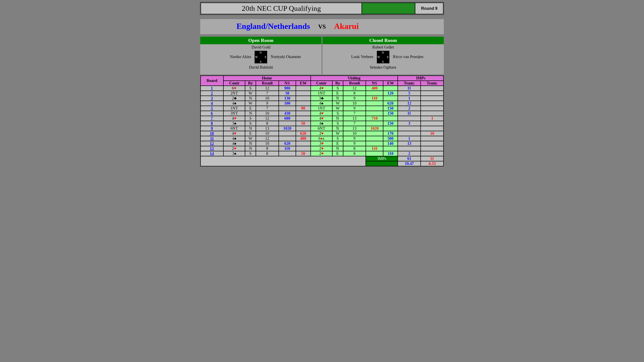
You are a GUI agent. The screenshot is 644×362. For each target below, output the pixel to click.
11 (212, 138)
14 (212, 153)
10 (212, 133)
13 (212, 148)
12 (212, 143)
